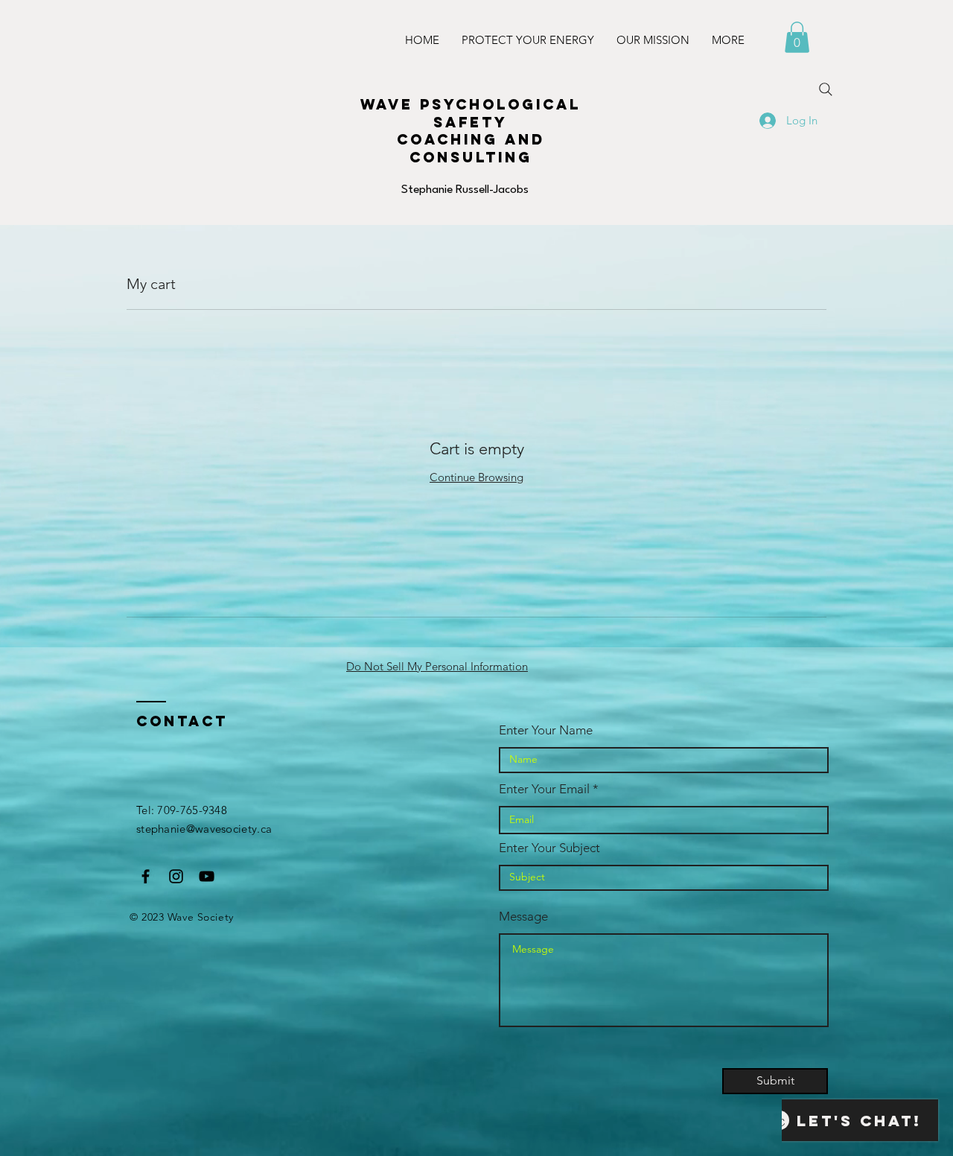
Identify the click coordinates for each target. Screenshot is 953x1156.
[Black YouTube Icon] (206, 876)
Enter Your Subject (549, 848)
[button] (797, 37)
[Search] (825, 89)
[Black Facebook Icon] (145, 876)
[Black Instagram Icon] (176, 876)
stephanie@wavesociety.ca (204, 829)
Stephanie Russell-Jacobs (465, 190)
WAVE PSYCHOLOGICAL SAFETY (470, 113)
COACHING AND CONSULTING (471, 148)
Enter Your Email (544, 789)
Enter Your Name (546, 730)
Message (523, 916)
